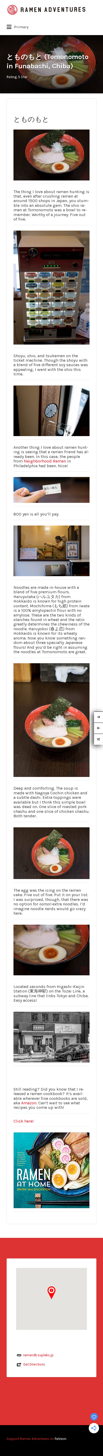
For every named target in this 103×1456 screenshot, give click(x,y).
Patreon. (61, 1439)
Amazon (28, 1102)
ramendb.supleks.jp (38, 1355)
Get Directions (34, 1364)
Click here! (23, 1121)
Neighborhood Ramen (45, 461)
